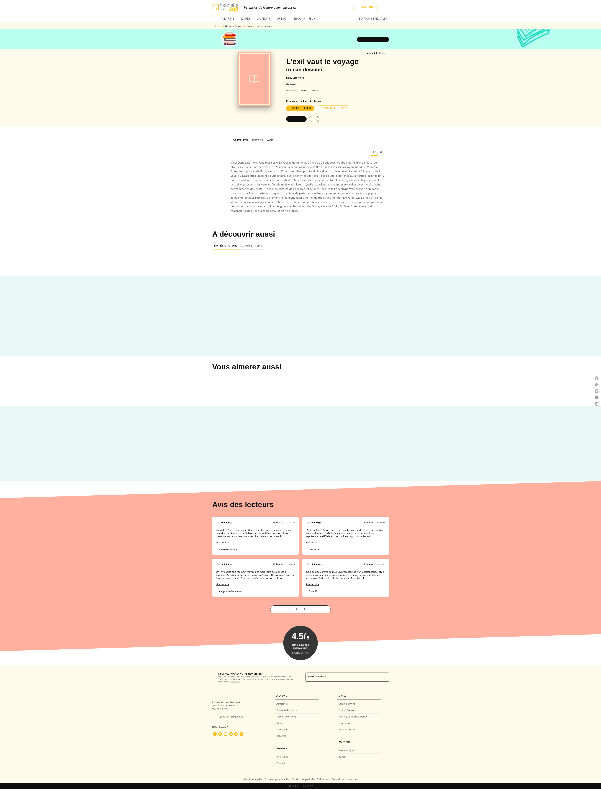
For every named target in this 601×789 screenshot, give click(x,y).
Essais (249, 26)
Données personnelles (277, 779)
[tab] (216, 19)
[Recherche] (385, 7)
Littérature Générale (233, 26)
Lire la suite (222, 542)
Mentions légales (252, 779)
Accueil (218, 26)
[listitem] (215, 734)
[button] (365, 7)
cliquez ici (235, 682)
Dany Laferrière (295, 78)
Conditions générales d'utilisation (310, 779)
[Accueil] (225, 7)
